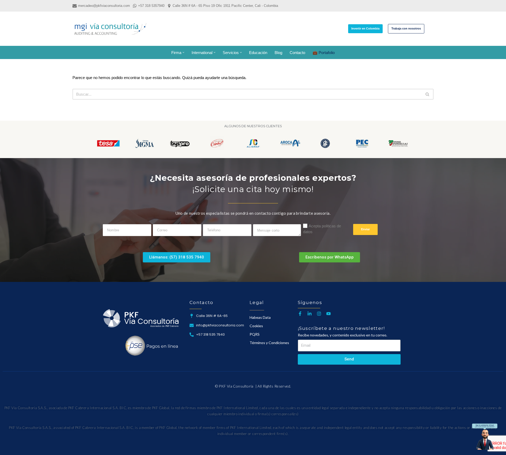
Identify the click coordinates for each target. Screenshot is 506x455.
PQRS (255, 334)
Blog (278, 52)
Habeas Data (260, 317)
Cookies (256, 326)
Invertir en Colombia (365, 28)
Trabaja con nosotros (406, 28)
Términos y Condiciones (269, 342)
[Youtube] (328, 313)
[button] (183, 52)
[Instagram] (319, 313)
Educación (258, 52)
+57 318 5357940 (151, 6)
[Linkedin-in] (309, 313)
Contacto (297, 52)
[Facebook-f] (300, 313)
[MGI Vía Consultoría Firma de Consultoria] (110, 29)
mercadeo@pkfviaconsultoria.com (104, 6)
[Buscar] (429, 29)
